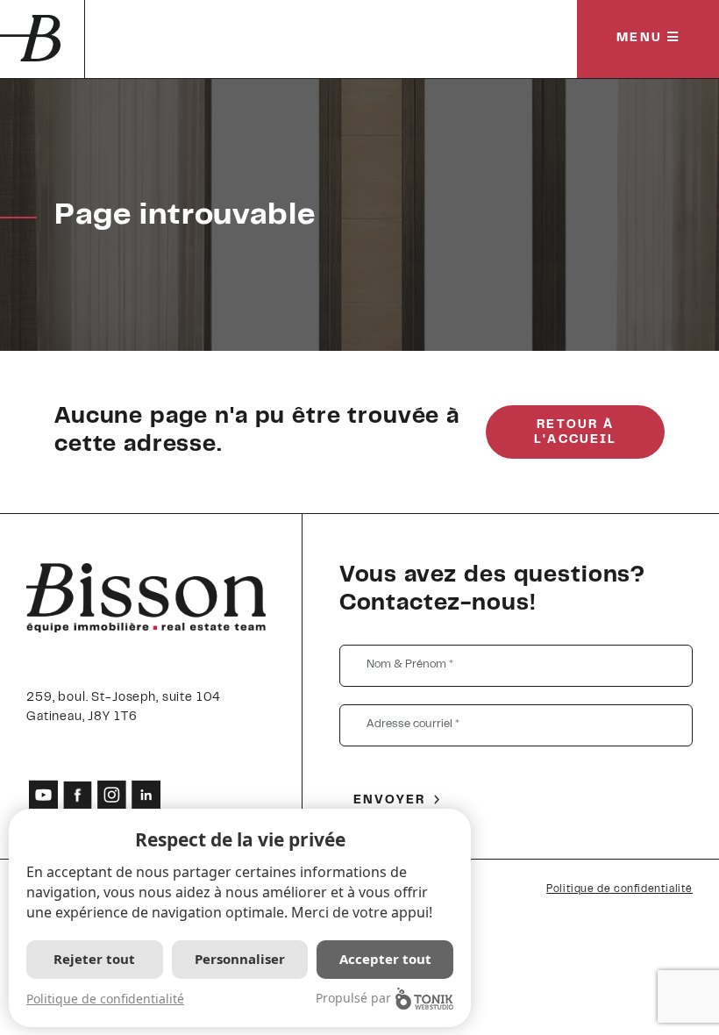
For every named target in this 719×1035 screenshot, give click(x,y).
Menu (641, 38)
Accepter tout (385, 958)
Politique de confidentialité (619, 889)
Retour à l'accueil (575, 433)
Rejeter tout (94, 958)
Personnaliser (240, 958)
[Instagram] (111, 795)
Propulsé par (353, 997)
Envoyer (389, 801)
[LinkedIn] (146, 795)
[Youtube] (43, 795)
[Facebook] (77, 795)
